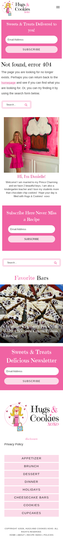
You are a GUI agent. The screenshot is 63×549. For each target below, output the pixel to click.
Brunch (31, 466)
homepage (8, 82)
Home (13, 535)
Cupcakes (31, 513)
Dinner (31, 481)
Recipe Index (34, 535)
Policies (48, 535)
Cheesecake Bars (31, 497)
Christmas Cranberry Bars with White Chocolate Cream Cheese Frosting (30, 331)
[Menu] (58, 7)
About (21, 535)
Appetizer (31, 458)
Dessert (31, 474)
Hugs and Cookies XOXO (16, 8)
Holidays (31, 489)
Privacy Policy (13, 444)
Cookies (32, 505)
